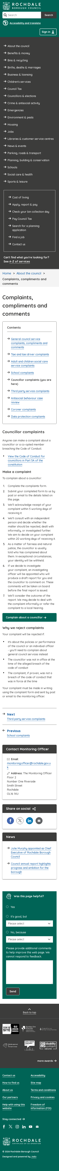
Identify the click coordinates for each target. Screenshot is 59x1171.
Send (13, 991)
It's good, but (19, 916)
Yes (13, 907)
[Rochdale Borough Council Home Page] (21, 6)
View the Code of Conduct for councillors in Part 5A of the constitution (26, 460)
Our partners (10, 1097)
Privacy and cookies (42, 1097)
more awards (45, 1060)
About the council (28, 273)
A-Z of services (19, 261)
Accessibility (38, 1075)
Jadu (33, 1156)
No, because (18, 932)
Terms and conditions (43, 1089)
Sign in (46, 32)
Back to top (29, 1012)
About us (7, 1089)
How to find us (10, 1082)
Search (49, 15)
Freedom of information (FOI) (41, 1106)
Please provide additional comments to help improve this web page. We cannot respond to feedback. (28, 952)
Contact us (8, 1075)
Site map (36, 1082)
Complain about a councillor (24, 617)
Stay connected (11, 1119)
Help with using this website (13, 1106)
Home (6, 273)
